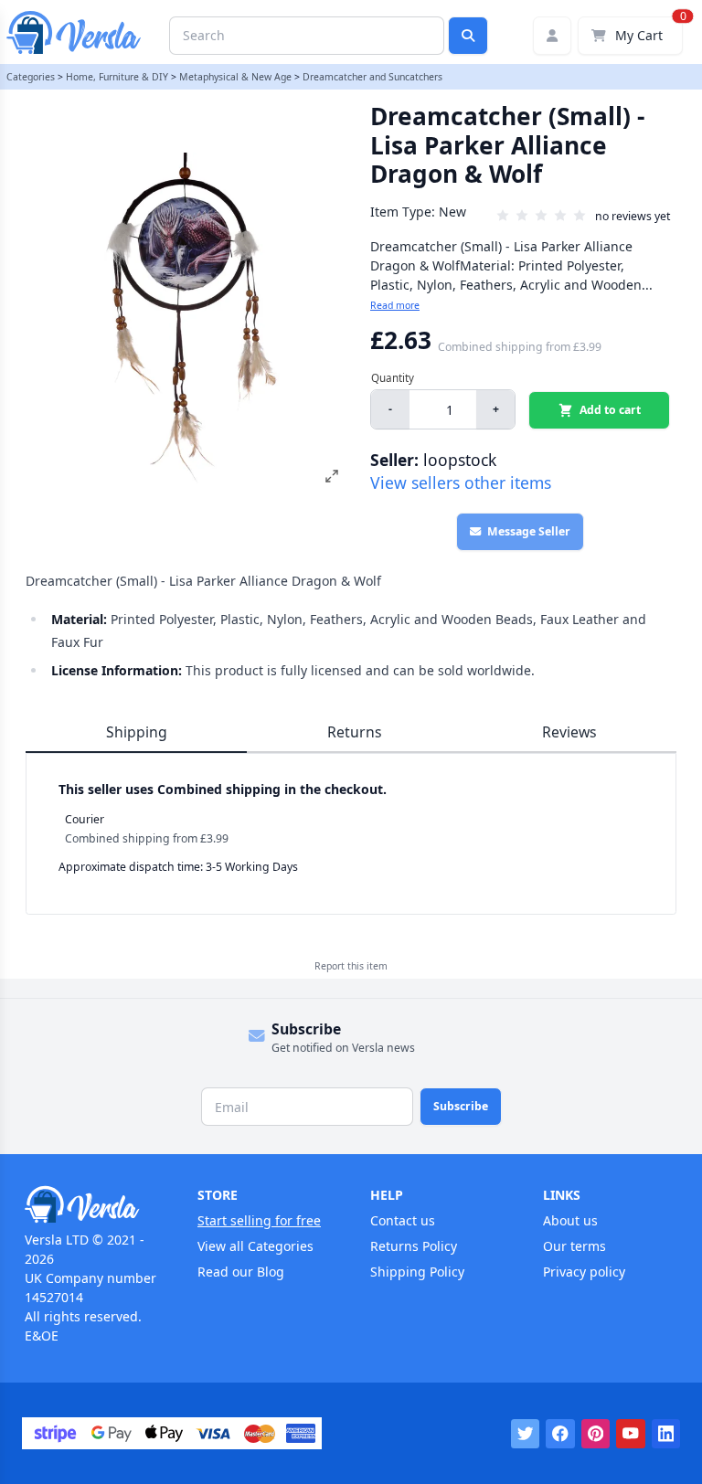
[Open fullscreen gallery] (331, 476)
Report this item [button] (351, 965)
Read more (395, 305)
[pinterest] (596, 1434)
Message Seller (528, 531)
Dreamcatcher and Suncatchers (372, 76)
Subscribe (460, 1106)
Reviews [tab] (569, 732)
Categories (30, 76)
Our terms (574, 1246)
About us (570, 1220)
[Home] (92, 1204)
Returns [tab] (354, 732)
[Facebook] (560, 1434)
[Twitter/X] (525, 1434)
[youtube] (630, 1434)
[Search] (468, 35)
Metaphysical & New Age (235, 76)
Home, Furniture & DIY (117, 76)
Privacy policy (584, 1271)
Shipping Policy (417, 1271)
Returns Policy (413, 1246)
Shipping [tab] (136, 732)
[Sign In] (552, 35)
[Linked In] (666, 1434)
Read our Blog (240, 1271)
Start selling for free (259, 1220)
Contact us (402, 1220)
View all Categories (255, 1246)
